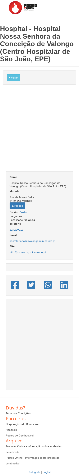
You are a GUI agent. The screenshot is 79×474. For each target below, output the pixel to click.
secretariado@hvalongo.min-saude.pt (32, 240)
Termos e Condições (18, 413)
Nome (13, 176)
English (47, 472)
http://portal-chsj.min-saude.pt (28, 252)
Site (12, 246)
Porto (23, 212)
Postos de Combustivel (20, 435)
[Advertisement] (39, 129)
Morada (14, 191)
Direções (17, 205)
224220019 (16, 229)
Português (34, 472)
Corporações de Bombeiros (22, 424)
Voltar (14, 77)
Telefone (15, 223)
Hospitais (11, 429)
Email (13, 235)
